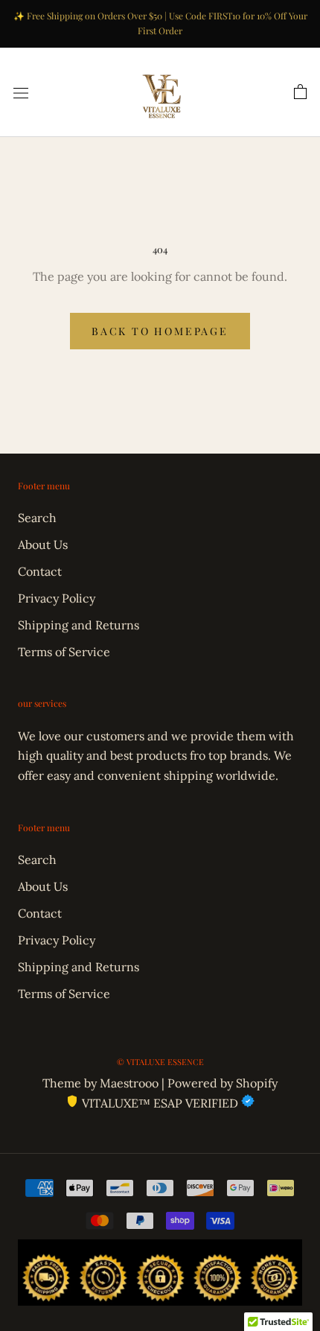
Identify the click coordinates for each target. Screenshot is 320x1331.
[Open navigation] (20, 92)
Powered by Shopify (222, 1083)
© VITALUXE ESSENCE (160, 1061)
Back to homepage (160, 331)
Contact (40, 571)
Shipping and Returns (78, 624)
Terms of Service (64, 651)
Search (37, 517)
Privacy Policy (56, 598)
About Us (43, 544)
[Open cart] (300, 92)
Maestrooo (129, 1083)
